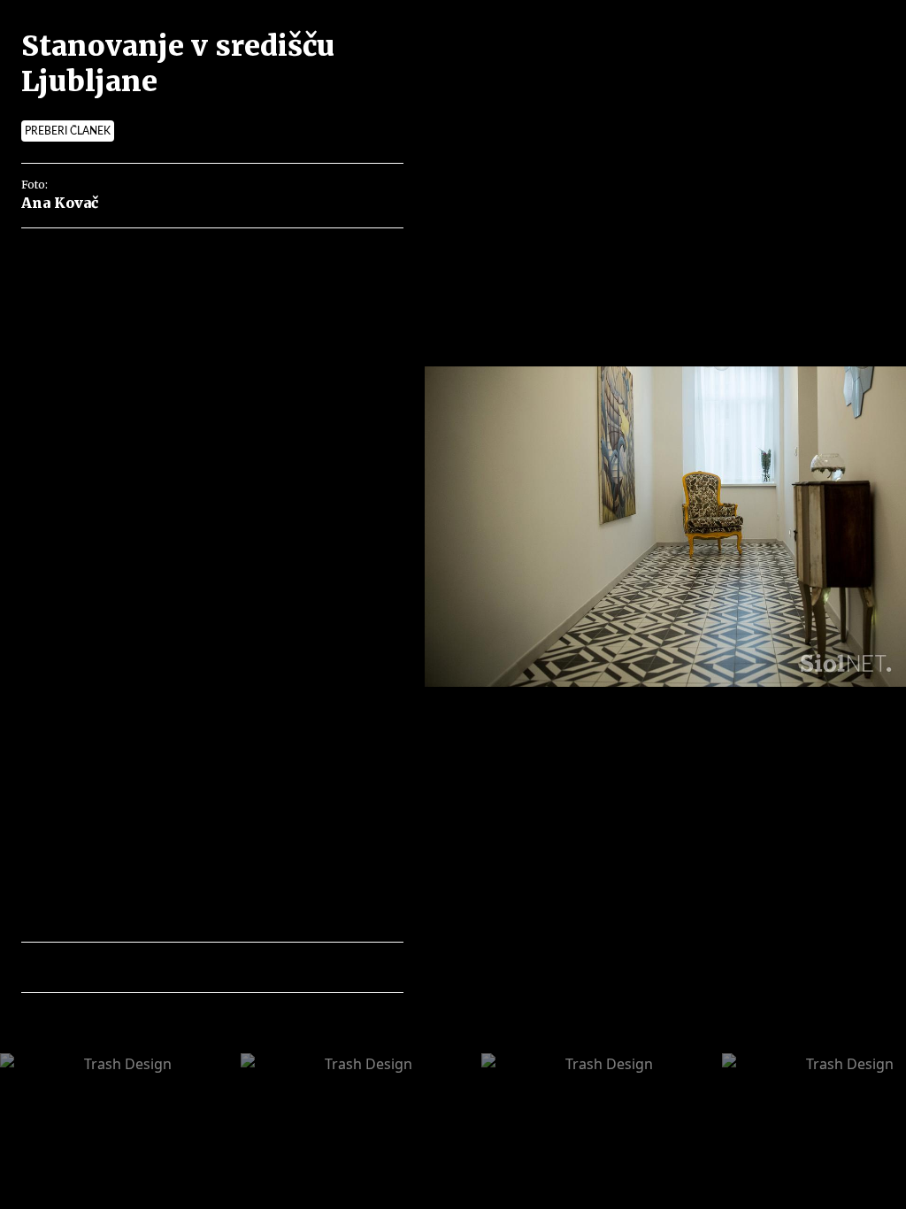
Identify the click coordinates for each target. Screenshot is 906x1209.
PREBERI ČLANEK (68, 131)
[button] (112, 967)
